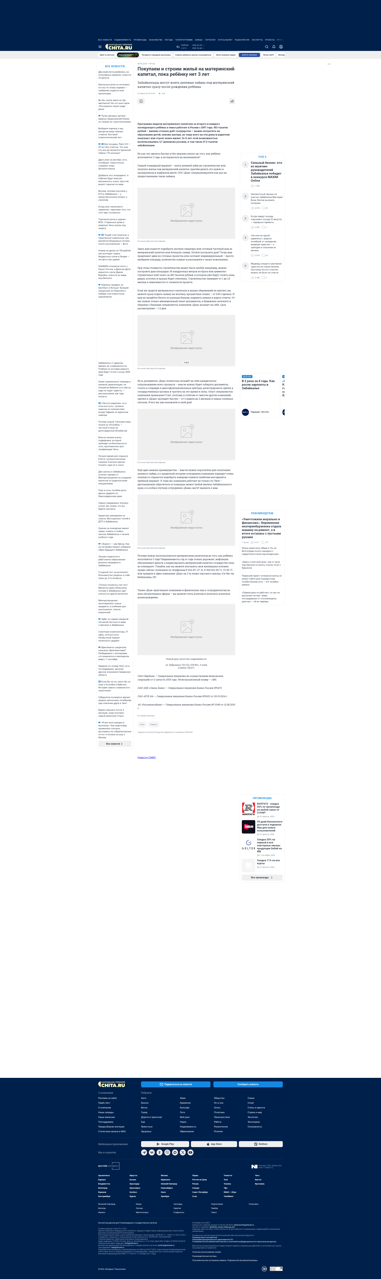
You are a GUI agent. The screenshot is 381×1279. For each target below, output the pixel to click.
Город (144, 1112)
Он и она (218, 1103)
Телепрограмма (184, 40)
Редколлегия (242, 40)
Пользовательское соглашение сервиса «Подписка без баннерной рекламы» (225, 1260)
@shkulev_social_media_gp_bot (222, 1227)
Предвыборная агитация (111, 1126)
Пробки (281, 40)
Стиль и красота (256, 1107)
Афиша (199, 40)
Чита (142, 724)
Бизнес (145, 1103)
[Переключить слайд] (143, 340)
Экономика (254, 1122)
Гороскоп (210, 40)
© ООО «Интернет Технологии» (112, 1269)
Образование (187, 1131)
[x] (183, 1152)
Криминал (185, 1103)
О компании (104, 1107)
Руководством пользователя (204, 1237)
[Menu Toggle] (100, 47)
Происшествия (222, 1117)
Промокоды (140, 40)
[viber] (167, 1152)
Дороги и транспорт (151, 1117)
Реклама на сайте (107, 1098)
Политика (219, 1112)
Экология (253, 1117)
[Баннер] (128, 54)
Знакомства (155, 40)
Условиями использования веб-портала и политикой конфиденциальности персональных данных (234, 1242)
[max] (175, 1152)
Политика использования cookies (206, 1252)
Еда (143, 1122)
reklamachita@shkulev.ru (244, 1225)
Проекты (270, 40)
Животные (147, 1126)
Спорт (251, 1103)
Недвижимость (122, 40)
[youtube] (190, 1152)
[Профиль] (281, 47)
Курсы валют (225, 40)
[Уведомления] (273, 47)
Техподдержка (105, 1122)
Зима (182, 1098)
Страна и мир (255, 1112)
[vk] (152, 1152)
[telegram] (144, 1152)
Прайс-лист (104, 1103)
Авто (143, 1098)
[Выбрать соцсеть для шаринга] (232, 101)
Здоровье (146, 1131)
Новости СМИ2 (147, 757)
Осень (217, 1107)
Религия (218, 1131)
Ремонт (153, 724)
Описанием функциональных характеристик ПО (212, 1240)
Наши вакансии (106, 1117)
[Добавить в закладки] (141, 101)
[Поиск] (266, 47)
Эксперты (257, 40)
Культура (184, 1107)
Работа (217, 1122)
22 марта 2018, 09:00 (146, 93)
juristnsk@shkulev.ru (166, 1245)
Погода (169, 40)
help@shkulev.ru (117, 1247)
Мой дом (184, 1117)
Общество (219, 1098)
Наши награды (106, 1112)
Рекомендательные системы (204, 1256)
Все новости (105, 40)
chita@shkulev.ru (131, 1243)
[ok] (160, 1152)
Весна (144, 1107)
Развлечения (221, 1126)
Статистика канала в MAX (112, 1131)
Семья (251, 1098)
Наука (183, 1122)
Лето (182, 1112)
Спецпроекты (255, 1126)
